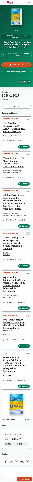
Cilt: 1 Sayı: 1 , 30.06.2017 (13, 444)
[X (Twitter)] (16, 461)
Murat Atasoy (7, 253)
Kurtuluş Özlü (7, 213)
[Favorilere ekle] (28, 119)
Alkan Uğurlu (14, 295)
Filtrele (17, 106)
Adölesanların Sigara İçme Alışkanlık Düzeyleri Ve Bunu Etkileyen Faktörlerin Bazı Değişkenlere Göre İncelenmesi (14, 202)
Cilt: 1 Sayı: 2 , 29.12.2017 (13, 439)
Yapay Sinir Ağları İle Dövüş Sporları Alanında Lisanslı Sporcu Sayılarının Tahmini (13, 243)
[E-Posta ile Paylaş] (27, 461)
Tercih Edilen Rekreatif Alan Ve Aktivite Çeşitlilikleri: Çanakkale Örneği (14, 127)
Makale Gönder (17, 65)
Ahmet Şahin (7, 375)
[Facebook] (5, 461)
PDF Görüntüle (24, 146)
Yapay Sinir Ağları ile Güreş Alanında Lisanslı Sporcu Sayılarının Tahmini (13, 162)
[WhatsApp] (11, 461)
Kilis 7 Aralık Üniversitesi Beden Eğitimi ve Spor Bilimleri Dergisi (16, 45)
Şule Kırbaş (15, 213)
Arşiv (4, 426)
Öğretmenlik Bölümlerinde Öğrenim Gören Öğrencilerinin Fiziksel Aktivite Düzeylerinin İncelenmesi (14, 284)
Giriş (28, 2)
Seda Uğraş (6, 255)
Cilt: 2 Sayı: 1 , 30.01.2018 (13, 434)
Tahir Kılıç (6, 295)
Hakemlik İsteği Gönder (17, 72)
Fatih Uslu (6, 335)
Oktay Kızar (6, 172)
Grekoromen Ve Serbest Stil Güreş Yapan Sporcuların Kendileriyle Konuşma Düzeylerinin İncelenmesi (14, 364)
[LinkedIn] (22, 461)
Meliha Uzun (7, 136)
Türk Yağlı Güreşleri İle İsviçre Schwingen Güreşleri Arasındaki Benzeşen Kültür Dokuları (14, 325)
